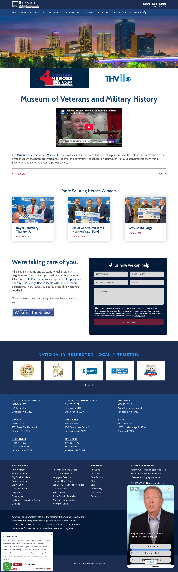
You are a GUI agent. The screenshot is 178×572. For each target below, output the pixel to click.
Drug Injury (17, 496)
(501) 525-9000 (72, 423)
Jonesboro (72, 283)
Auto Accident (18, 469)
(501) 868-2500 (19, 404)
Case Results (72, 12)
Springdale (75, 279)
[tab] (85, 385)
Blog (105, 12)
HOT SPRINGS (71, 419)
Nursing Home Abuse (63, 481)
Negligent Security (62, 477)
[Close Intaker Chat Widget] (169, 489)
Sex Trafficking (60, 488)
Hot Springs (29, 283)
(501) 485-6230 (125, 423)
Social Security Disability (64, 496)
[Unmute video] (132, 489)
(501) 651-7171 (72, 404)
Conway (16, 283)
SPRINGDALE (124, 400)
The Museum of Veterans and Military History (38, 155)
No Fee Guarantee (26, 516)
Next (161, 174)
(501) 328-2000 (19, 423)
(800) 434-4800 (154, 3)
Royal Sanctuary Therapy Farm (27, 229)
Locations (118, 12)
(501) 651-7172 (72, 442)
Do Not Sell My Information (89, 563)
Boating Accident (20, 481)
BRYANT (122, 419)
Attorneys (54, 12)
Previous (19, 174)
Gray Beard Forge (141, 228)
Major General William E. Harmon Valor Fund (89, 229)
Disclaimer (96, 492)
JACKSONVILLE (19, 439)
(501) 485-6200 (19, 442)
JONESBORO (71, 439)
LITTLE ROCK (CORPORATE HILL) (81, 400)
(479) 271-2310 (125, 404)
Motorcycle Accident (62, 473)
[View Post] (33, 210)
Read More (21, 236)
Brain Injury (17, 484)
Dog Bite (16, 492)
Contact (134, 12)
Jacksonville (52, 283)
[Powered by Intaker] (156, 566)
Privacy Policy (139, 316)
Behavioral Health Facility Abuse (68, 484)
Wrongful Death (61, 503)
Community (90, 12)
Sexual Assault (60, 492)
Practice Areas (20, 12)
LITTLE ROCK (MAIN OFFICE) (26, 400)
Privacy (94, 496)
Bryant (41, 283)
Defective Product (20, 488)
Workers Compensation (64, 500)
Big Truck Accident (21, 477)
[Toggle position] (164, 489)
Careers (95, 484)
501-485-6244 (141, 483)
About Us (39, 12)
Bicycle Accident (19, 473)
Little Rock (30, 279)
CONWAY (16, 419)
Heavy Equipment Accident (65, 469)
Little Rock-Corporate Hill (52, 279)
